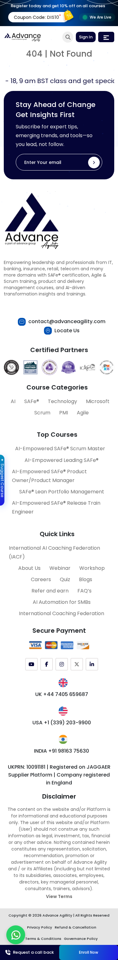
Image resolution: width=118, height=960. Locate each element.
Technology (62, 401)
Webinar (59, 568)
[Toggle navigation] (106, 37)
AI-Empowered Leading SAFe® (61, 460)
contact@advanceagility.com (66, 321)
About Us (29, 568)
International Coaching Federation (61, 613)
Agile (83, 412)
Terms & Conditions (43, 938)
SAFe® (31, 401)
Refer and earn (50, 590)
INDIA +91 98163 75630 (61, 751)
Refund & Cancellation (75, 927)
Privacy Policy (39, 927)
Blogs (85, 579)
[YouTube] (31, 664)
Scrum (42, 412)
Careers (41, 579)
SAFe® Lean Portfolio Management (61, 491)
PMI (63, 412)
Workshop (92, 568)
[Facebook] (46, 664)
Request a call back (33, 952)
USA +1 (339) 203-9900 (61, 722)
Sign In (86, 37)
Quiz (65, 579)
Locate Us (67, 330)
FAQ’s (84, 590)
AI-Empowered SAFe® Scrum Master (60, 448)
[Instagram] (61, 664)
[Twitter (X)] (76, 664)
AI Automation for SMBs (62, 602)
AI (13, 401)
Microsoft (98, 401)
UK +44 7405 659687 (61, 694)
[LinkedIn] (92, 664)
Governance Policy (81, 938)
